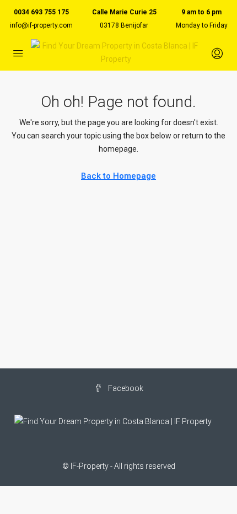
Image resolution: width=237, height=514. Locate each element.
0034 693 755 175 (41, 12)
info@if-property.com (41, 25)
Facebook (124, 388)
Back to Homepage (118, 176)
